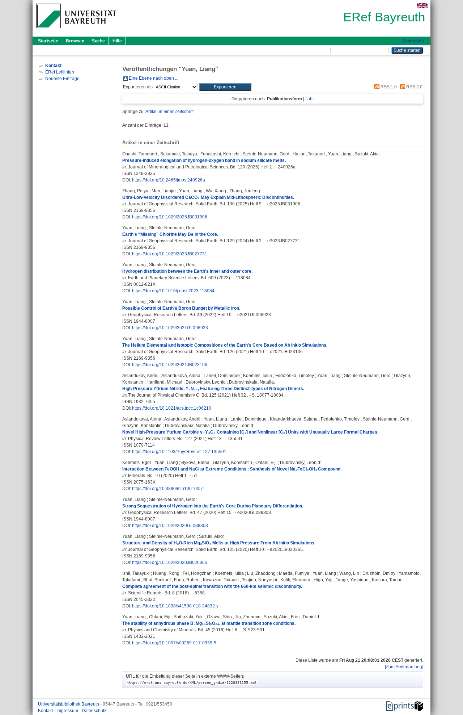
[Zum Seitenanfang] (404, 666)
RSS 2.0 (413, 86)
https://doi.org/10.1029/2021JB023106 (169, 364)
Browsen (75, 40)
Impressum (67, 710)
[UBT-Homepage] (76, 30)
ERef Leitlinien (59, 72)
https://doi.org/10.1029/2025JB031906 (169, 216)
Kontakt (46, 710)
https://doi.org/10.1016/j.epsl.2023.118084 (173, 290)
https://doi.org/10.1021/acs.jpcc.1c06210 (171, 408)
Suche (98, 40)
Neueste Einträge (62, 78)
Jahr (309, 98)
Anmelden (413, 40)
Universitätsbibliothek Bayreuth (69, 704)
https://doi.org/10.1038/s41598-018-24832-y (175, 606)
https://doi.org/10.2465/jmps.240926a (168, 180)
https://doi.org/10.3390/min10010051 (168, 488)
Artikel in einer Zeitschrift (169, 111)
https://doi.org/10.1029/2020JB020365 (169, 562)
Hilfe (117, 40)
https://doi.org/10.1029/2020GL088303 (170, 525)
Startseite (48, 40)
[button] (225, 87)
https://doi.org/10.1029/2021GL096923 (170, 327)
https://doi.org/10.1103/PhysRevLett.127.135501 (179, 451)
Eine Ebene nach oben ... (153, 78)
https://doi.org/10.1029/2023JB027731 (169, 253)
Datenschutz (94, 710)
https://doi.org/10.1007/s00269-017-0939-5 (174, 642)
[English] (422, 5)
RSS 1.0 (388, 86)
